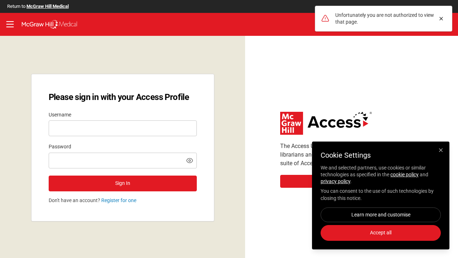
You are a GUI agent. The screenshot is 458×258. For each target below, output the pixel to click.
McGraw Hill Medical (47, 6)
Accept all (380, 232)
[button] (189, 160)
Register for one (118, 200)
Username (60, 115)
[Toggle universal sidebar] (10, 24)
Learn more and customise (380, 215)
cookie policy (404, 174)
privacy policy (335, 181)
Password (60, 146)
